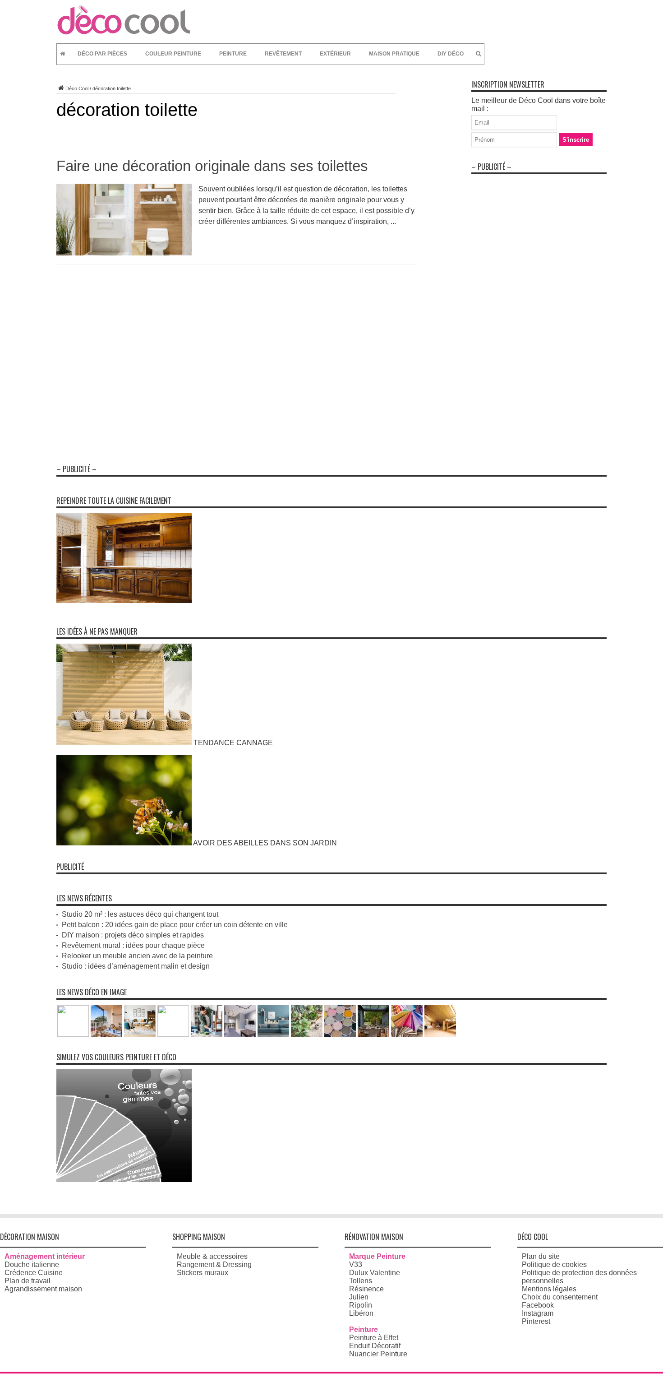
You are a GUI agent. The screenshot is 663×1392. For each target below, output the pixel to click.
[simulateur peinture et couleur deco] (124, 1179)
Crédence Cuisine (34, 1272)
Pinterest (536, 1321)
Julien (358, 1297)
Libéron (361, 1313)
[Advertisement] (539, 314)
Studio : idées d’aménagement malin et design (136, 966)
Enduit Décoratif (375, 1346)
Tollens (360, 1281)
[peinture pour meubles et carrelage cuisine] (124, 600)
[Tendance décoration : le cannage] (124, 743)
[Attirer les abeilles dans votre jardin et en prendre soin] (124, 843)
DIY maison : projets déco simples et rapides (133, 935)
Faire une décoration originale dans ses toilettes (212, 166)
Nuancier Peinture (378, 1354)
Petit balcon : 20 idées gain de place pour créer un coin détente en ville (175, 924)
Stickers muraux (202, 1272)
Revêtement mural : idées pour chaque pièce (133, 945)
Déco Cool (76, 88)
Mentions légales (549, 1289)
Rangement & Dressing (214, 1264)
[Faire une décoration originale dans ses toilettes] (124, 253)
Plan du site (541, 1256)
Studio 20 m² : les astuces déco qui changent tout (140, 914)
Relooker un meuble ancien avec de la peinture (137, 956)
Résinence (366, 1289)
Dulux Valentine (374, 1272)
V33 (355, 1264)
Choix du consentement (560, 1297)
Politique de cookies (554, 1264)
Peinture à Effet (373, 1337)
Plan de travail (28, 1281)
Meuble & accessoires (212, 1256)
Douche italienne (32, 1264)
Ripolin (360, 1305)
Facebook (538, 1305)
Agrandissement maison (43, 1289)
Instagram (537, 1313)
